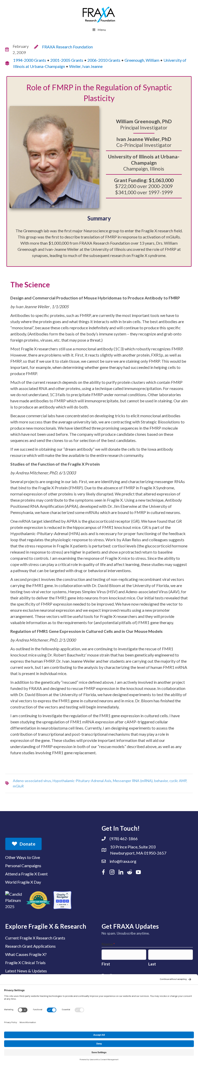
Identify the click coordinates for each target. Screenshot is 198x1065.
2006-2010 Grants (103, 60)
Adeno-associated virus (32, 780)
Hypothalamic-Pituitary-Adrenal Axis (82, 780)
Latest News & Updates (26, 970)
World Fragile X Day (23, 882)
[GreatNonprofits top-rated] (38, 900)
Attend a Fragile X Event (26, 873)
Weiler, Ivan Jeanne (86, 66)
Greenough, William (142, 60)
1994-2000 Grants (29, 60)
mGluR (18, 786)
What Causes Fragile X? (26, 954)
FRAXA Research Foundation (67, 46)
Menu (102, 30)
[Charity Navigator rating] (62, 900)
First (106, 964)
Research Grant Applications (30, 946)
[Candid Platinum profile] (14, 900)
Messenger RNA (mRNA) (133, 780)
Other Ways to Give (22, 857)
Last (152, 964)
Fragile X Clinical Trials (25, 962)
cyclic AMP (177, 780)
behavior (161, 780)
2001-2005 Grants (66, 60)
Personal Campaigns (23, 865)
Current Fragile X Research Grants (35, 937)
